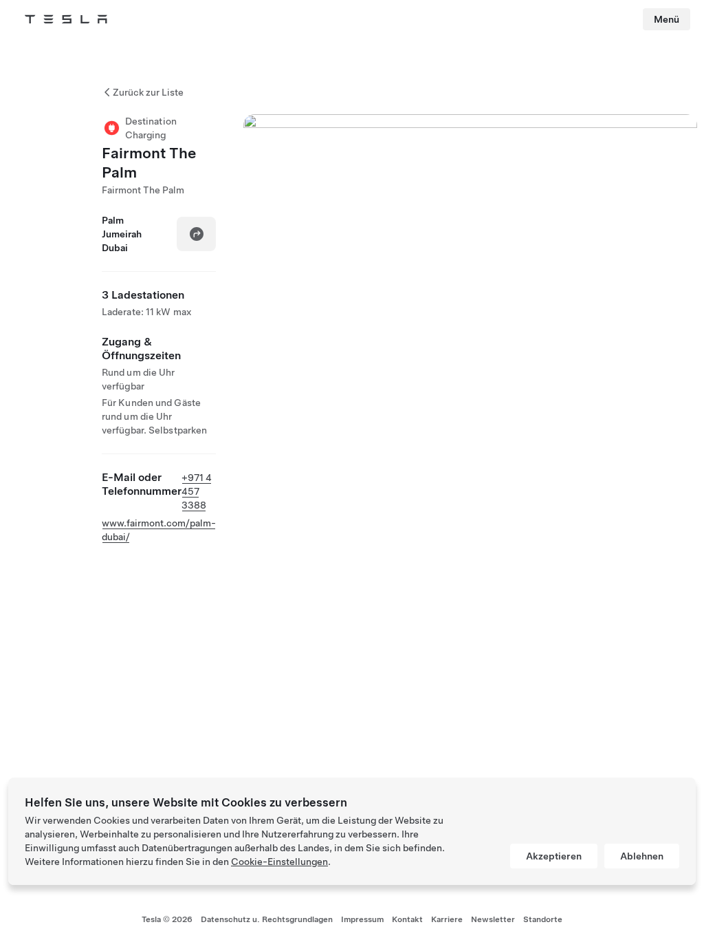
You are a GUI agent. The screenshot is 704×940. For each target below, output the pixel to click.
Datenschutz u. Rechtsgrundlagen (267, 919)
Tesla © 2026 (167, 919)
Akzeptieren (554, 856)
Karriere (447, 919)
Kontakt (407, 919)
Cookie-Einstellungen (279, 861)
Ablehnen (641, 856)
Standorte (542, 919)
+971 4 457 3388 (197, 491)
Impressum (362, 919)
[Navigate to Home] (66, 19)
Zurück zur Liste (148, 92)
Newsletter (493, 919)
